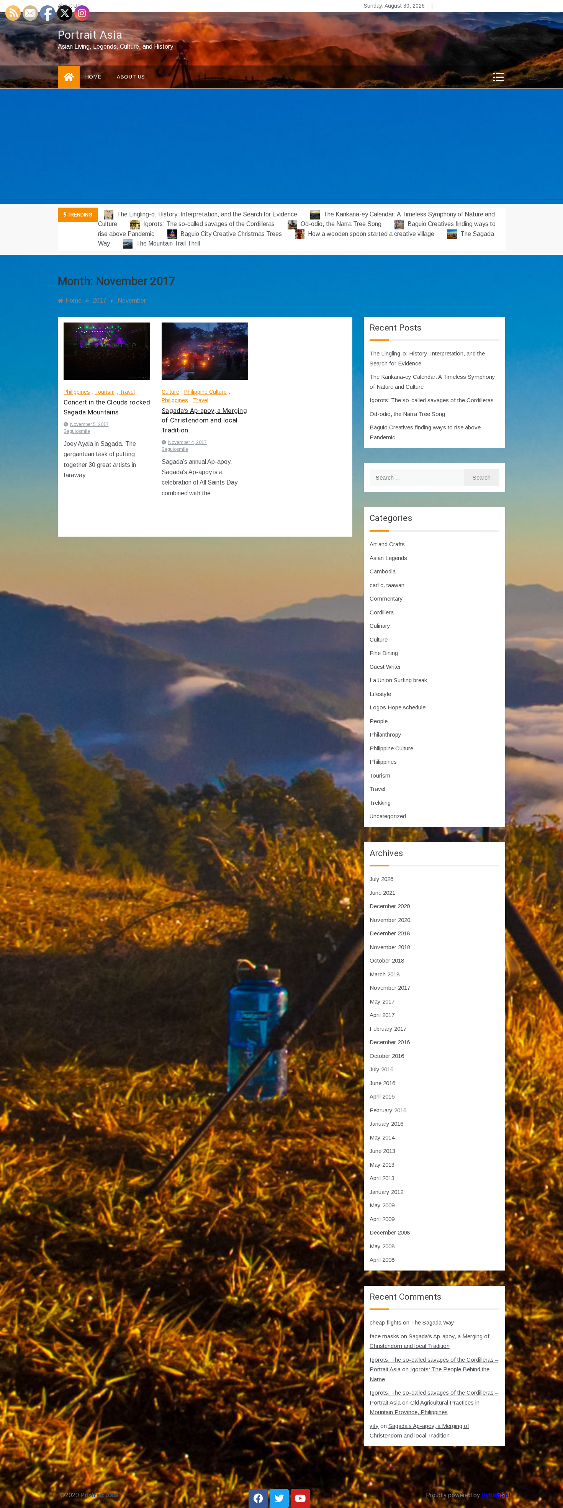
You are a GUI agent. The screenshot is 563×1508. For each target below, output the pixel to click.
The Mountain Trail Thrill (167, 243)
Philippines (77, 392)
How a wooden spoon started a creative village (371, 234)
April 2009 (382, 1219)
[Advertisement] (281, 146)
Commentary (386, 598)
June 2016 (382, 1083)
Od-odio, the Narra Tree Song (341, 224)
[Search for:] (417, 477)
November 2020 (390, 920)
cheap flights (385, 1322)
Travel (127, 392)
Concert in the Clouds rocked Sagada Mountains (107, 407)
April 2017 (382, 1015)
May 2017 (382, 1001)
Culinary (380, 625)
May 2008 (382, 1246)
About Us (131, 77)
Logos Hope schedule (398, 707)
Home (93, 77)
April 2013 (382, 1178)
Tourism (105, 392)
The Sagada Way (432, 1322)
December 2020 (390, 906)
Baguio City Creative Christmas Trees (231, 234)
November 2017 (390, 987)
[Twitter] (279, 1498)
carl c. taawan (387, 585)
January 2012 (386, 1192)
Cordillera (382, 612)
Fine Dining (384, 653)
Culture (170, 392)
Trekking (380, 802)
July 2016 (381, 1069)
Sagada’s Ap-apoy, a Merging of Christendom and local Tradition (204, 420)
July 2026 (381, 879)
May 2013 (382, 1164)
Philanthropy (385, 734)
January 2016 (386, 1123)
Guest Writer (385, 666)
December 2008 (390, 1232)
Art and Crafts (387, 544)
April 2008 (382, 1259)
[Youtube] (300, 1498)
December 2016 (390, 1042)
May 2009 (382, 1205)
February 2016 (388, 1110)
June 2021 (382, 892)
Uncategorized (388, 816)
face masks (384, 1336)
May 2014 (382, 1137)
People (379, 721)
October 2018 (387, 960)
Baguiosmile (77, 431)
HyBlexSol (495, 1495)
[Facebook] (258, 1498)
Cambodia (383, 571)
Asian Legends (388, 558)
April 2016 (382, 1096)
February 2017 (388, 1028)
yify (374, 1426)
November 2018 (390, 947)
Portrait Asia (90, 35)
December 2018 (390, 933)
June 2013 (382, 1151)
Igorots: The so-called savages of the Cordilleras (209, 224)
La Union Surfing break (398, 680)
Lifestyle (380, 694)
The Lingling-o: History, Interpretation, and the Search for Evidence (207, 214)
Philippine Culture (205, 392)
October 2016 (387, 1056)
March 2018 (384, 974)
